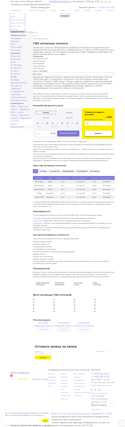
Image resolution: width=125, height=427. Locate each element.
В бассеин (64, 399)
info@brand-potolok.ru (60, 1)
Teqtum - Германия (20, 118)
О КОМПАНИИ (15, 10)
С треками (15, 94)
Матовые (15, 41)
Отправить (43, 357)
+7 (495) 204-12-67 (106, 7)
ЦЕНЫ (62, 10)
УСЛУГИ (53, 10)
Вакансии (13, 29)
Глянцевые (16, 38)
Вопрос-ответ (15, 26)
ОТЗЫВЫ (98, 10)
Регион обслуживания (99, 393)
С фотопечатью (18, 97)
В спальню (16, 68)
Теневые (14, 80)
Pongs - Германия (19, 115)
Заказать (98, 133)
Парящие (15, 88)
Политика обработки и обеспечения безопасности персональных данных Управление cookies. (62, 413)
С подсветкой (17, 91)
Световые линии (19, 100)
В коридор (16, 65)
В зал (13, 62)
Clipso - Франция (19, 106)
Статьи (12, 17)
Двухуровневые (18, 82)
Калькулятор (64, 13)
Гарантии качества (17, 23)
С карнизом (78, 396)
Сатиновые (16, 47)
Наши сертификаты (17, 20)
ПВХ (13, 44)
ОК (45, 421)
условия (24, 415)
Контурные (16, 85)
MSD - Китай (16, 112)
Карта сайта (95, 409)
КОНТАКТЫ (110, 10)
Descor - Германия (20, 109)
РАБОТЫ (87, 10)
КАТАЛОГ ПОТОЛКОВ (37, 10)
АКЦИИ (77, 10)
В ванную (15, 56)
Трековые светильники (82, 392)
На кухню (15, 73)
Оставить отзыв (40, 379)
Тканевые (15, 50)
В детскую (15, 59)
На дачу (14, 71)
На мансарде (65, 396)
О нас (12, 13)
